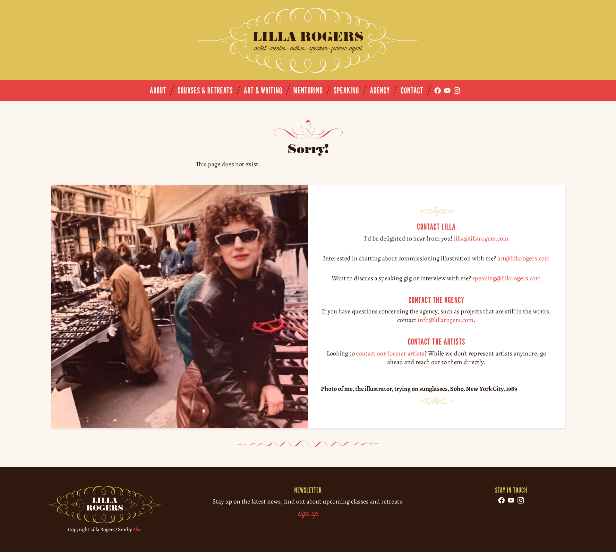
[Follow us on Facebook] (437, 90)
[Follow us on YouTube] (447, 90)
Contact (412, 90)
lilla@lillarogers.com (481, 238)
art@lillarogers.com (523, 258)
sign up (308, 514)
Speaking (346, 90)
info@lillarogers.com (446, 320)
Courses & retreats (205, 90)
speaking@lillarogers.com (506, 278)
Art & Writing (263, 90)
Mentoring (308, 90)
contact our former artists (390, 353)
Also (137, 529)
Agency (380, 90)
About (158, 90)
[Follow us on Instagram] (457, 90)
